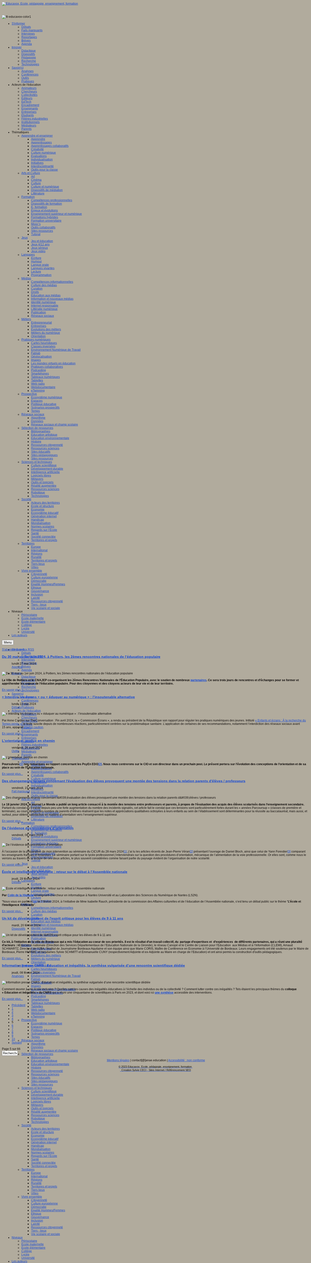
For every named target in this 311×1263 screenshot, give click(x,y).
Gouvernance (40, 1217)
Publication (38, 938)
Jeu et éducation (42, 867)
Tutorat (35, 860)
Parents (26, 755)
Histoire (36, 1067)
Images (36, 986)
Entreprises (28, 738)
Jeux (24, 863)
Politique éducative (43, 1030)
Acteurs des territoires (45, 1128)
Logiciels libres (41, 1101)
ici (34, 901)
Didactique (28, 676)
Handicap (37, 1145)
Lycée (25, 1254)
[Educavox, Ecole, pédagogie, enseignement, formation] (40, 3)
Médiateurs (28, 751)
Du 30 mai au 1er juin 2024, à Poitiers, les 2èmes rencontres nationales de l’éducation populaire (81, 657)
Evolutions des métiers (46, 955)
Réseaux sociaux (32, 1040)
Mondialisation (41, 1149)
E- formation (39, 833)
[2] (100, 764)
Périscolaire (29, 1241)
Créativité (37, 775)
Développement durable (47, 1094)
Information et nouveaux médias (52, 925)
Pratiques (27, 707)
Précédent (18, 1005)
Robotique (38, 1118)
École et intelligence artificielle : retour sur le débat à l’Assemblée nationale (64, 872)
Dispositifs (18, 928)
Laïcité (35, 1224)
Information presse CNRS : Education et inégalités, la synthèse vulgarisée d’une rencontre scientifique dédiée (93, 965)
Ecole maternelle (32, 1244)
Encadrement (30, 731)
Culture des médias (44, 911)
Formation (28, 823)
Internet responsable (44, 931)
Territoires (28, 1169)
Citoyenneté (39, 1200)
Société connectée (43, 1162)
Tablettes (37, 1006)
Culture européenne (44, 1203)
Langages (28, 880)
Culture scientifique (44, 1091)
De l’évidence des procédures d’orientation (38, 828)
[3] (289, 851)
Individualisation (42, 785)
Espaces (37, 1027)
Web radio (38, 1010)
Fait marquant (21, 791)
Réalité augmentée (43, 1111)
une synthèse (164, 992)
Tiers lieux (38, 1190)
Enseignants (29, 734)
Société (26, 1125)
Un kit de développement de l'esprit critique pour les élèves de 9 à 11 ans (62, 918)
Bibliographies (40, 1057)
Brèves (26, 666)
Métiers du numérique (45, 959)
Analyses (18, 976)
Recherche (28, 687)
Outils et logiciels (42, 1108)
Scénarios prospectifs (45, 1033)
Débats (26, 653)
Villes (34, 1193)
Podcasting (38, 996)
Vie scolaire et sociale (45, 1234)
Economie (37, 1135)
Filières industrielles (34, 744)
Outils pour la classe (44, 795)
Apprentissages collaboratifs (50, 772)
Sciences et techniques (36, 1088)
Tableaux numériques (45, 1003)
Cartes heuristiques (44, 969)
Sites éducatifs (40, 1077)
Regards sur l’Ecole (44, 1156)
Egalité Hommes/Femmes (48, 1210)
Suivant (17, 1042)
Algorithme (38, 1044)
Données (37, 1047)
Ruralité (36, 1183)
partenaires (198, 680)
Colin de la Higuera (21, 895)
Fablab (35, 979)
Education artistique (44, 1060)
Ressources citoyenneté (47, 1071)
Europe (36, 1173)
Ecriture (36, 884)
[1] (21, 764)
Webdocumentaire (43, 1013)
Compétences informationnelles (52, 908)
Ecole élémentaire (33, 1247)
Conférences (29, 700)
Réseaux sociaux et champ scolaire (54, 1050)
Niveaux (17, 1237)
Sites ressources (42, 1084)
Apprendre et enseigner (37, 761)
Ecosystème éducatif (44, 1139)
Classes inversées (43, 972)
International (39, 1176)
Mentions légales (118, 1060)
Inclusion (37, 1220)
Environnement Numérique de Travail (56, 976)
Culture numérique (43, 778)
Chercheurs (29, 717)
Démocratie (38, 1207)
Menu (8, 642)
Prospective (29, 1020)
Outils (15, 751)
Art (33, 802)
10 (13, 1039)
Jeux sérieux (39, 874)
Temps (35, 1037)
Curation (37, 914)
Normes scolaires (42, 1152)
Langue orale (40, 891)
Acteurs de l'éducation (26, 710)
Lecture (36, 897)
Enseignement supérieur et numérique (56, 840)
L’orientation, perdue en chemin (28, 741)
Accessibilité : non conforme (186, 1060)
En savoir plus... (12, 690)
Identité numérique (43, 928)
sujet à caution (33, 727)
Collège (26, 1251)
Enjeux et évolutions (44, 836)
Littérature (37, 819)
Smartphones (40, 999)
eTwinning (38, 1016)
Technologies (30, 690)
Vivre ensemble (31, 1196)
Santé (35, 1159)
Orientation (38, 962)
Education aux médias (45, 921)
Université (28, 1258)
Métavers (37, 1105)
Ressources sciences (45, 1074)
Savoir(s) (18, 693)
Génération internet (44, 1142)
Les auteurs (19, 1261)
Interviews (28, 659)
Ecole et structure (42, 1132)
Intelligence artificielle (45, 1098)
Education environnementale (50, 1064)
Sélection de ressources (37, 1054)
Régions (36, 1179)
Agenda (26, 670)
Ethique (36, 1213)
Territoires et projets (44, 1166)
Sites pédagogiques (44, 1081)
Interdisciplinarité (42, 792)
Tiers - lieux (38, 1230)
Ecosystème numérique (46, 1023)
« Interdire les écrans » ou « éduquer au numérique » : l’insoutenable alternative (68, 697)
